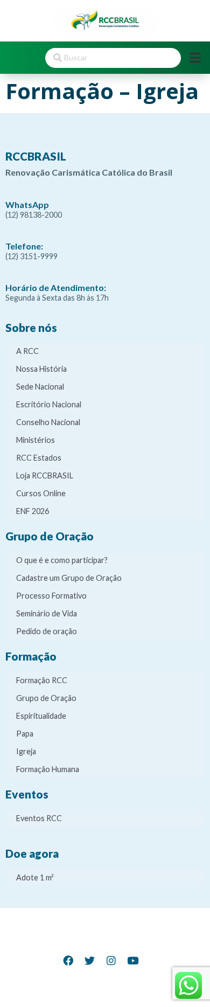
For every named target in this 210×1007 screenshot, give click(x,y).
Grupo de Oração (46, 698)
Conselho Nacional (48, 422)
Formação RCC (41, 680)
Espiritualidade (41, 715)
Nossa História (41, 368)
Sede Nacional (40, 386)
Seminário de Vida (46, 613)
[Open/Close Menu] (195, 57)
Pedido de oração (46, 631)
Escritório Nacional (48, 404)
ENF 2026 (32, 511)
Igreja (26, 751)
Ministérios (35, 440)
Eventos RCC (39, 818)
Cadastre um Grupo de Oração (69, 577)
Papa (24, 733)
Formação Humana (47, 769)
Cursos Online (41, 493)
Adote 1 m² (35, 877)
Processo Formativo (51, 595)
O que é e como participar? (62, 560)
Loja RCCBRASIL (44, 475)
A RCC (27, 351)
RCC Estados (38, 457)
